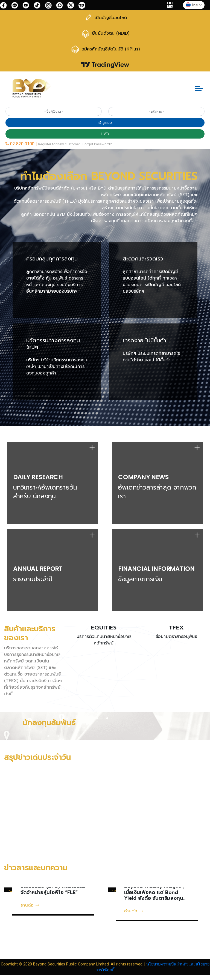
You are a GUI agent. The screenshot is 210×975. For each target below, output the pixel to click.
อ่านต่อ (28, 905)
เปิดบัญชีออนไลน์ (110, 17)
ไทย (195, 5)
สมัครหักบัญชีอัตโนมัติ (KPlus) (110, 49)
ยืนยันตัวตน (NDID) (109, 33)
